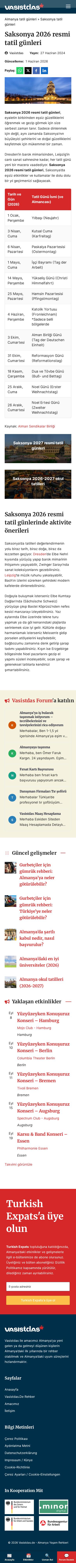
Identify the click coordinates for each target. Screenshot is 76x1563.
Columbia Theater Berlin (36, 1058)
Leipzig (10, 575)
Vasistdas (16, 53)
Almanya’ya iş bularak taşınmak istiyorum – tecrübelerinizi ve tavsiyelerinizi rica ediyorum (41, 719)
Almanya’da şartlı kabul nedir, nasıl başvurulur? (37, 938)
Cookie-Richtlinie (17, 1467)
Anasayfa (11, 1389)
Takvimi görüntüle (18, 1164)
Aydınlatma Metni (17, 1446)
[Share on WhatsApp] (19, 70)
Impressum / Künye (19, 1460)
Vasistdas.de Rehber (20, 1397)
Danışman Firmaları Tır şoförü (43, 791)
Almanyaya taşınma (35, 747)
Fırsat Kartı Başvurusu (37, 769)
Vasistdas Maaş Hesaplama (40, 814)
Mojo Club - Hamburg (34, 1028)
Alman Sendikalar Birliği (36, 426)
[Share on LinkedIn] (44, 70)
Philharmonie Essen (32, 1148)
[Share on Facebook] (36, 70)
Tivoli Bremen (27, 1088)
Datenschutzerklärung (21, 1453)
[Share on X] (28, 70)
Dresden (39, 554)
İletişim (10, 1411)
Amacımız (12, 1404)
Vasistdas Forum (32, 700)
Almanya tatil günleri (21, 19)
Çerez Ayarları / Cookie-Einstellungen (32, 1474)
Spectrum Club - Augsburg (38, 1118)
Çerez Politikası (16, 1439)
